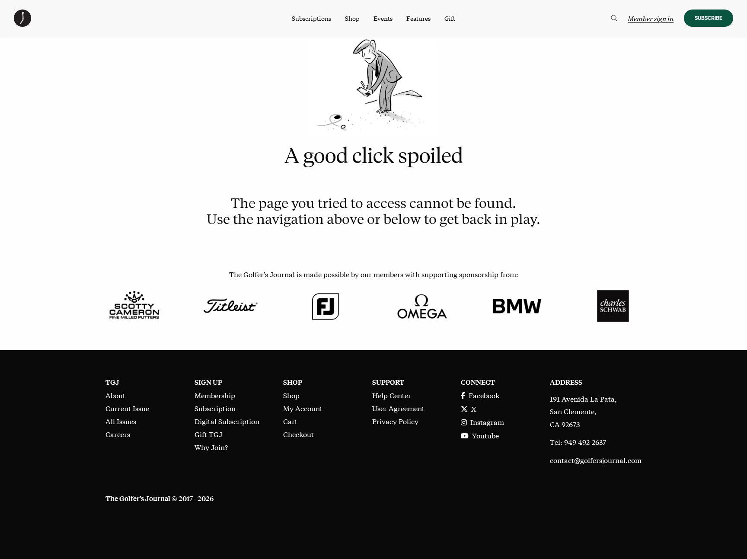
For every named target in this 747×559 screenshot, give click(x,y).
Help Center (391, 395)
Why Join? (211, 447)
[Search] (614, 18)
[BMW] (517, 305)
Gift (449, 18)
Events (383, 18)
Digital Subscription (227, 421)
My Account (302, 408)
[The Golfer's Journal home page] (22, 24)
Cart (290, 421)
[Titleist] (230, 305)
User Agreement (398, 408)
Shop (352, 18)
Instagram (485, 422)
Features (418, 18)
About (115, 395)
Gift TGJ (208, 434)
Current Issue (127, 408)
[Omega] (421, 305)
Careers (117, 434)
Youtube (484, 435)
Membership (215, 395)
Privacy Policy (395, 421)
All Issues (120, 421)
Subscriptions (311, 18)
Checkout (298, 434)
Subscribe (708, 18)
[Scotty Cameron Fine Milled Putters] (134, 305)
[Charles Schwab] (613, 305)
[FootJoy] (326, 305)
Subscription (215, 408)
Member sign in (651, 18)
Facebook (482, 395)
